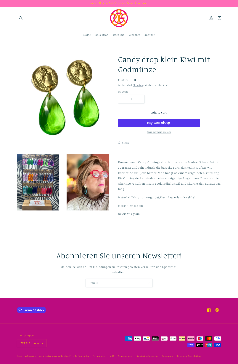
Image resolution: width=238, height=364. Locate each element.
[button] (21, 18)
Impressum (167, 356)
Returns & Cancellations (189, 356)
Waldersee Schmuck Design (38, 356)
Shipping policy (126, 356)
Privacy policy (100, 356)
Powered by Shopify (62, 356)
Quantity (123, 91)
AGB (112, 356)
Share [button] (125, 142)
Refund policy (82, 356)
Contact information (147, 356)
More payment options (159, 131)
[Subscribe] (148, 283)
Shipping (138, 85)
